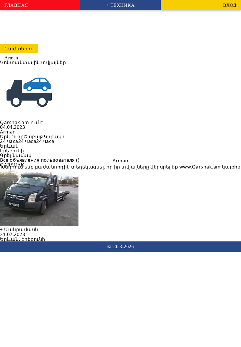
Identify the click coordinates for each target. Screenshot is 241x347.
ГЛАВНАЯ (16, 5)
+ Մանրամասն (19, 229)
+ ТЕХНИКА (120, 5)
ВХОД (230, 5)
